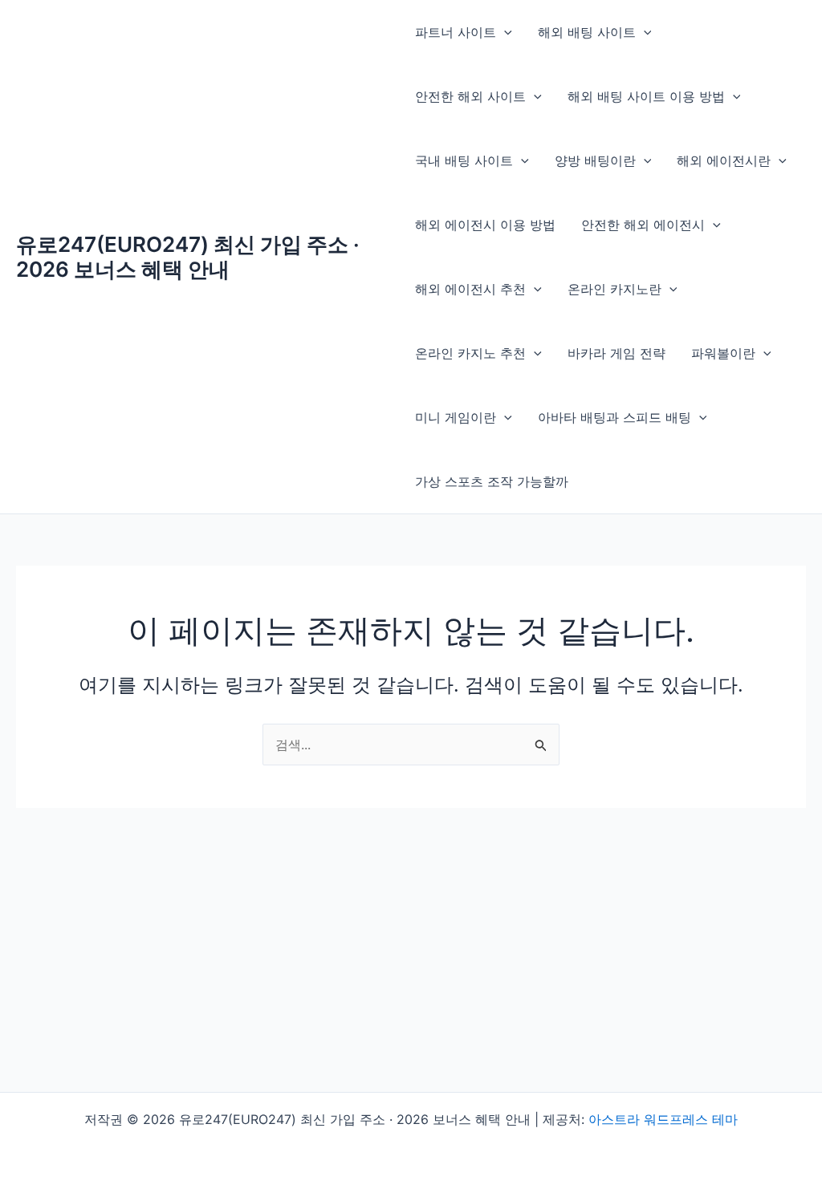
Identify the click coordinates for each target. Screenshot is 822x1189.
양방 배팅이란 (595, 160)
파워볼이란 (723, 353)
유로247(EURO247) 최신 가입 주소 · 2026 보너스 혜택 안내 (188, 257)
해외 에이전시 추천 (470, 289)
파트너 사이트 (455, 32)
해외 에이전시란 (724, 160)
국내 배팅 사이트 (464, 160)
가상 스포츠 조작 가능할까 (491, 481)
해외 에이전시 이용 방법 (485, 225)
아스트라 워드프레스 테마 (663, 1119)
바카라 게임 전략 (616, 353)
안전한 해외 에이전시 (643, 225)
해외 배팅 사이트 (587, 32)
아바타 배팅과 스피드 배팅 (614, 417)
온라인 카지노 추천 (470, 353)
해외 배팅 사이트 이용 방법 (646, 96)
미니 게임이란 (455, 417)
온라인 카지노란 (614, 289)
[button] (504, 32)
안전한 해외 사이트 (470, 96)
